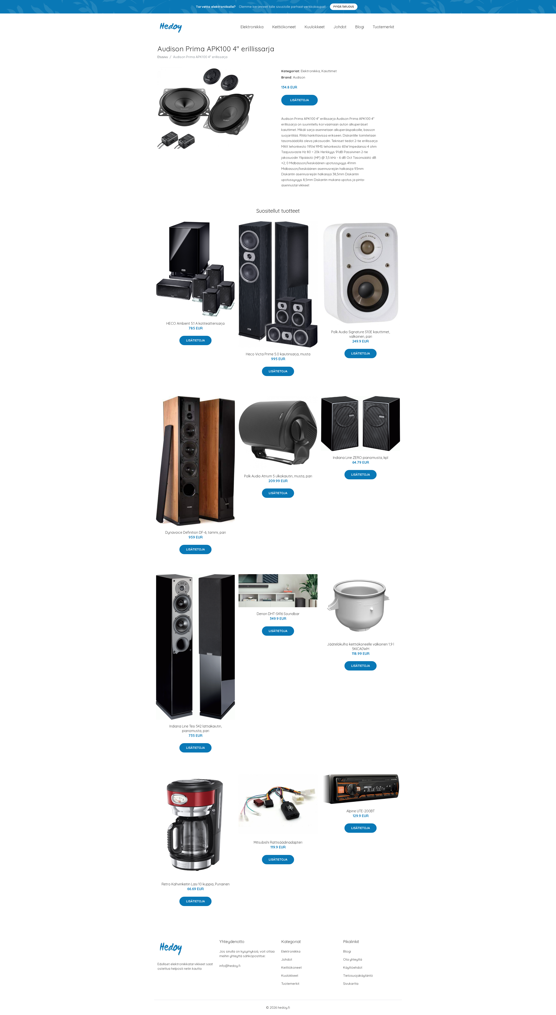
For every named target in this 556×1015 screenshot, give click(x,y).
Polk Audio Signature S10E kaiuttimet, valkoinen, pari (360, 334)
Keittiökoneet (284, 26)
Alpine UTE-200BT (360, 811)
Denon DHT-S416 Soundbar (278, 614)
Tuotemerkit (383, 26)
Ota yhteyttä (352, 959)
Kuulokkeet (314, 26)
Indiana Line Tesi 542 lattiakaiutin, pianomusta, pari (195, 728)
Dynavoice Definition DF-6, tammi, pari (195, 532)
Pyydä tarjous (343, 6)
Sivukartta (350, 984)
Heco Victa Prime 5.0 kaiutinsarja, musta (278, 354)
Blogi (359, 26)
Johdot (339, 26)
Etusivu (162, 57)
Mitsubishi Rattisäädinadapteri (278, 842)
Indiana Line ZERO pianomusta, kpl (360, 457)
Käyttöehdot (352, 967)
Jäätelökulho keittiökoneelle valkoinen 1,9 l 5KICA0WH (360, 646)
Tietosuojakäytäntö (358, 975)
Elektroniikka (251, 26)
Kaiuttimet (329, 71)
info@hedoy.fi (229, 966)
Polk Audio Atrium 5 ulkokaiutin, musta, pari (278, 476)
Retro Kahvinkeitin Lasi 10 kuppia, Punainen (196, 884)
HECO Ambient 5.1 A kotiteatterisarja (195, 323)
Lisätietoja (299, 100)
